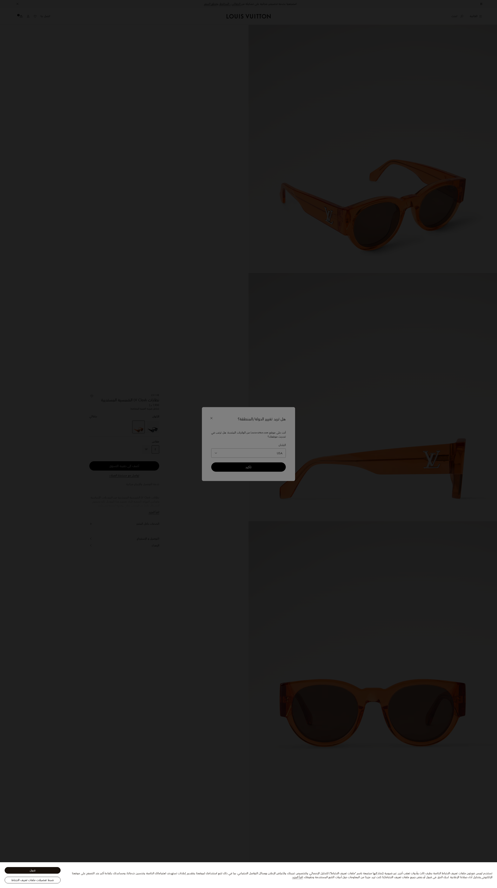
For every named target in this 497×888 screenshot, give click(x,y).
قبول (33, 870)
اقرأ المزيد (297, 877)
